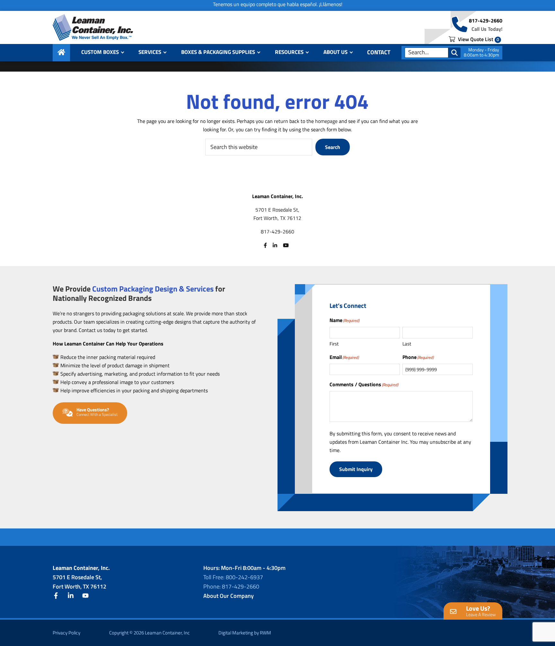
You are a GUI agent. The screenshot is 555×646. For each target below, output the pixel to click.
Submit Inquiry (356, 469)
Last (406, 343)
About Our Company (228, 595)
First (334, 343)
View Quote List (478, 39)
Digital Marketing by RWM (244, 632)
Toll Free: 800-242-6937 (233, 577)
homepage (326, 121)
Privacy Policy (66, 632)
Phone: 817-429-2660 (231, 586)
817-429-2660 (485, 20)
